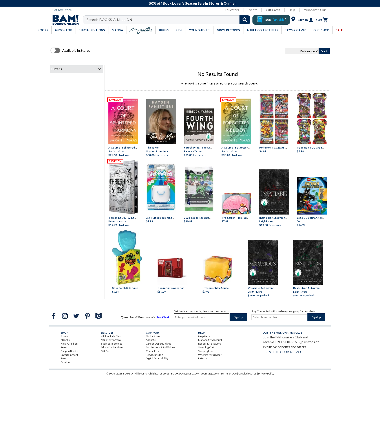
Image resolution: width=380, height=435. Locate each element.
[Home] (64, 20)
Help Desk (204, 336)
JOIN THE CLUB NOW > (282, 352)
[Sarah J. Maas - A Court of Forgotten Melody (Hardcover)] (236, 121)
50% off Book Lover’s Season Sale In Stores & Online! (192, 3)
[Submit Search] (244, 19)
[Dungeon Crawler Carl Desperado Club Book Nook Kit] (172, 268)
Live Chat (162, 317)
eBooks (65, 339)
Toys (63, 358)
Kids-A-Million (69, 343)
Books (64, 336)
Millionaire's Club (315, 10)
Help (292, 10)
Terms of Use (229, 373)
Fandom (66, 362)
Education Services (112, 347)
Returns (203, 358)
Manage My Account (210, 339)
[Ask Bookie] (271, 20)
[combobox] (169, 20)
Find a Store (153, 336)
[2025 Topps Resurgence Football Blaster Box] (199, 189)
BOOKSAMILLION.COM (185, 373)
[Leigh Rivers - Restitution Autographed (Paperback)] (308, 262)
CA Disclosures (247, 373)
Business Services (111, 343)
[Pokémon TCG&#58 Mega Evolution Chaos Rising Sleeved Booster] (274, 119)
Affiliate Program (111, 339)
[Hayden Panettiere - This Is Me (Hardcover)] (161, 122)
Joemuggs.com (210, 373)
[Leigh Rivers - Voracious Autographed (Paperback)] (263, 262)
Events (252, 10)
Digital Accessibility (157, 358)
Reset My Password (209, 343)
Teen (64, 347)
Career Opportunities (158, 343)
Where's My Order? (209, 354)
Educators (232, 10)
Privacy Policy (266, 373)
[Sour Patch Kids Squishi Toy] (127, 257)
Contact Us (152, 351)
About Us (151, 339)
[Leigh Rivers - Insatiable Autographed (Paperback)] (274, 192)
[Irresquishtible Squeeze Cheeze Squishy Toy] (217, 270)
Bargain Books (69, 351)
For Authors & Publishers (160, 347)
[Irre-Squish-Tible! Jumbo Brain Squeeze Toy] (236, 204)
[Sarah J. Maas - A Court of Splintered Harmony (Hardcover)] (123, 121)
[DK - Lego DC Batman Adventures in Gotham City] (312, 196)
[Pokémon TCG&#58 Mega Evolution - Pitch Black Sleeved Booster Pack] (312, 118)
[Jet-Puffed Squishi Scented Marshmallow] (161, 188)
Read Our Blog (154, 354)
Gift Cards (273, 10)
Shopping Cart (206, 347)
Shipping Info (205, 351)
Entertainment (69, 354)
